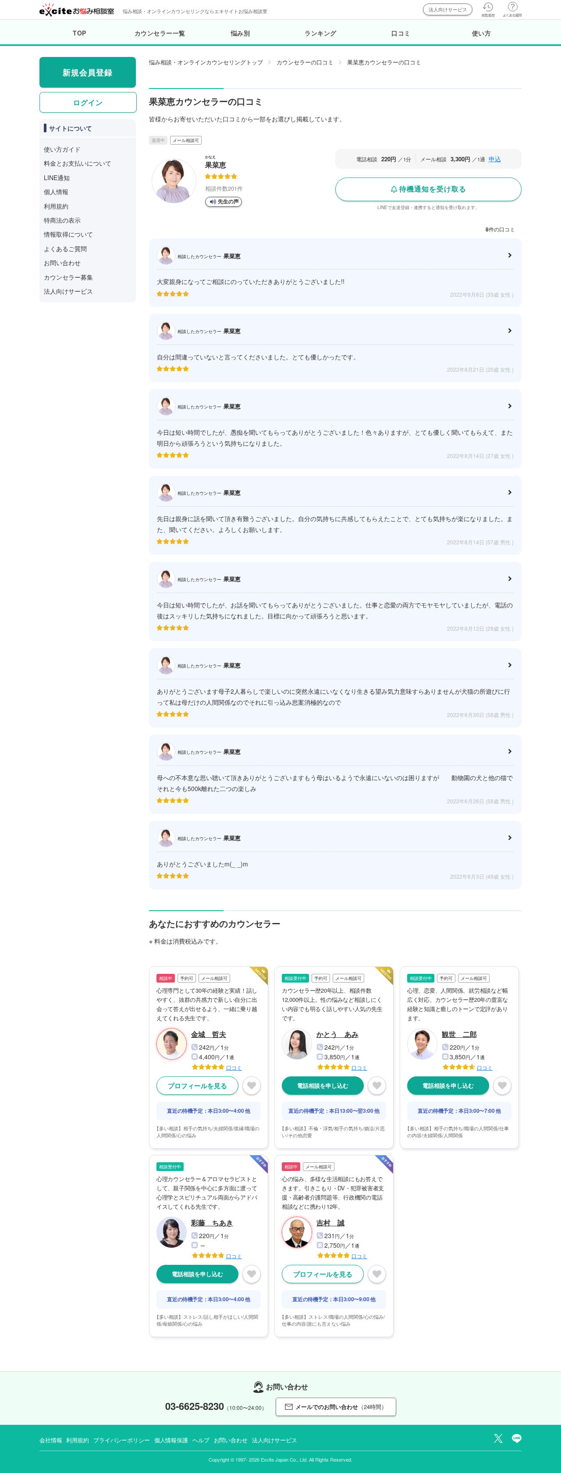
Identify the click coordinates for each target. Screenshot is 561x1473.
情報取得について (68, 234)
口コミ (401, 32)
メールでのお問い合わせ (341, 1406)
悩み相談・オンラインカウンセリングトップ (206, 62)
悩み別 (240, 32)
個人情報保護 (171, 1440)
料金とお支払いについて (77, 163)
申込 (495, 158)
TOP (79, 32)
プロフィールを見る (197, 1085)
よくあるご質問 (65, 248)
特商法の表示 (62, 220)
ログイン (88, 102)
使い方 (481, 32)
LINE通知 (57, 177)
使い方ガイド (62, 149)
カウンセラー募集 (68, 277)
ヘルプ (200, 1440)
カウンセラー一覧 (160, 32)
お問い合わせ (62, 262)
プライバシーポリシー (121, 1440)
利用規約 (56, 206)
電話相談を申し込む (322, 1085)
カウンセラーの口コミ (305, 62)
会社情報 (50, 1440)
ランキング (321, 32)
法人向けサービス (448, 9)
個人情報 (56, 191)
